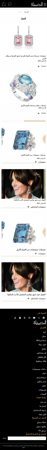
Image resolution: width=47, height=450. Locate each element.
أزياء (44, 332)
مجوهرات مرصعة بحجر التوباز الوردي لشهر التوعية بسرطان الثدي (26, 57)
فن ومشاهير (41, 353)
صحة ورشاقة (41, 340)
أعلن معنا (42, 414)
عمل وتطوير (41, 381)
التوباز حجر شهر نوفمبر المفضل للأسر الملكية (29, 200)
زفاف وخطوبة (41, 361)
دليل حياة (42, 344)
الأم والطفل (42, 357)
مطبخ (44, 348)
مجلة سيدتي (41, 422)
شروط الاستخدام (39, 410)
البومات (43, 394)
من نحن (43, 402)
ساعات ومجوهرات (39, 369)
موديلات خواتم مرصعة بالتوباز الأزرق (33, 105)
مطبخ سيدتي (41, 426)
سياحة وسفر (41, 377)
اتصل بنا (43, 406)
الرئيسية (26, 12)
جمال (44, 336)
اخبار (44, 373)
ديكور (44, 385)
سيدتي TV (42, 430)
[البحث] (9, 4)
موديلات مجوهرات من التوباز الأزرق (33, 155)
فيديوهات (42, 390)
